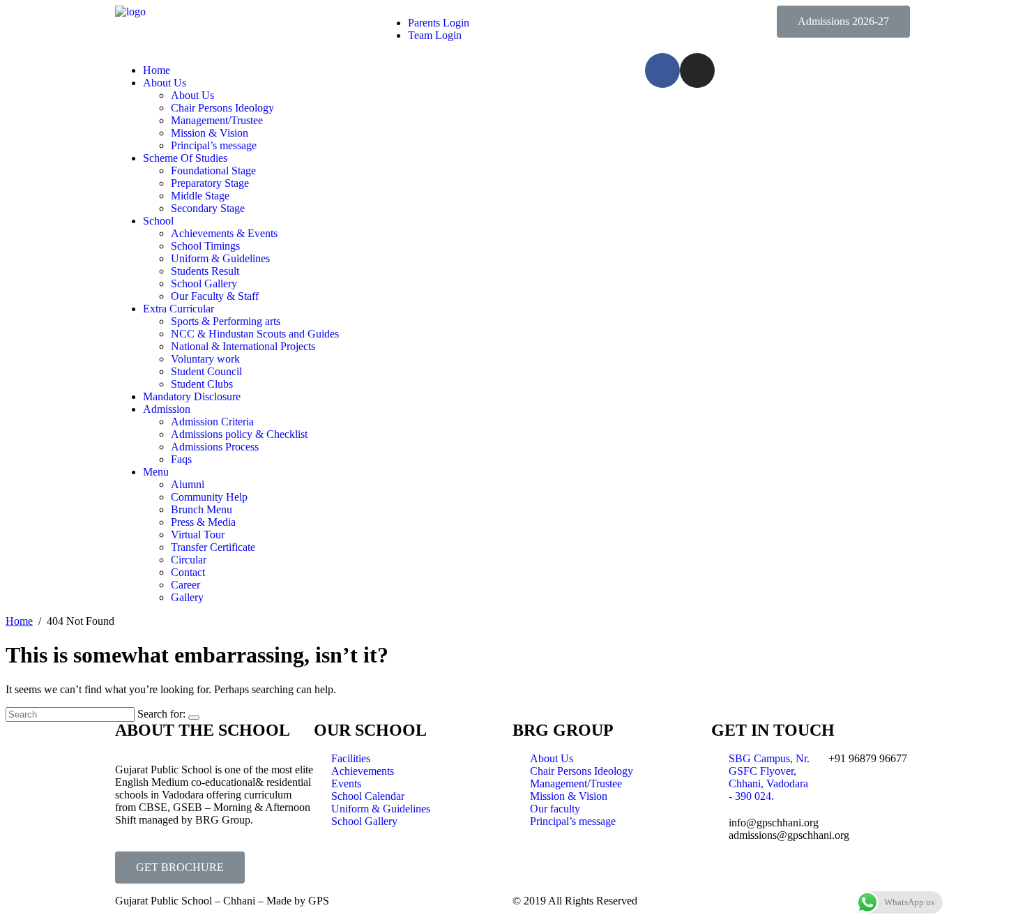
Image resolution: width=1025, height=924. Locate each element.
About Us (164, 83)
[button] (843, 22)
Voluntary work (205, 359)
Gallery (187, 597)
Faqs (181, 459)
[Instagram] (697, 70)
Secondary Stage (208, 208)
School (158, 221)
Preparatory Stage (210, 183)
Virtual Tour (198, 534)
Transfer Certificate (213, 547)
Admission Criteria (212, 421)
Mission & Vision (209, 133)
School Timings (205, 246)
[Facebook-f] (662, 70)
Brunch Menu (201, 509)
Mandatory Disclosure (192, 396)
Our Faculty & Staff (215, 296)
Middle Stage (200, 196)
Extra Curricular (178, 309)
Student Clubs (202, 384)
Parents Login (438, 23)
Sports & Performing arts (225, 321)
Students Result (205, 271)
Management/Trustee (217, 120)
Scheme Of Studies (185, 158)
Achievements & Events (224, 233)
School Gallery (204, 283)
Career (185, 585)
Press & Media (203, 522)
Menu (156, 472)
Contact (188, 572)
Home (156, 70)
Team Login (435, 35)
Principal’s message (214, 145)
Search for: (161, 714)
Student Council (206, 371)
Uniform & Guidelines (220, 258)
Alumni (187, 484)
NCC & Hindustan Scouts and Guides (255, 334)
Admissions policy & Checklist (239, 434)
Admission (166, 409)
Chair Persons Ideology (222, 108)
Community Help (209, 497)
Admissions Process (215, 447)
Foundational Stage (213, 170)
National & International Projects (243, 346)
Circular (188, 560)
